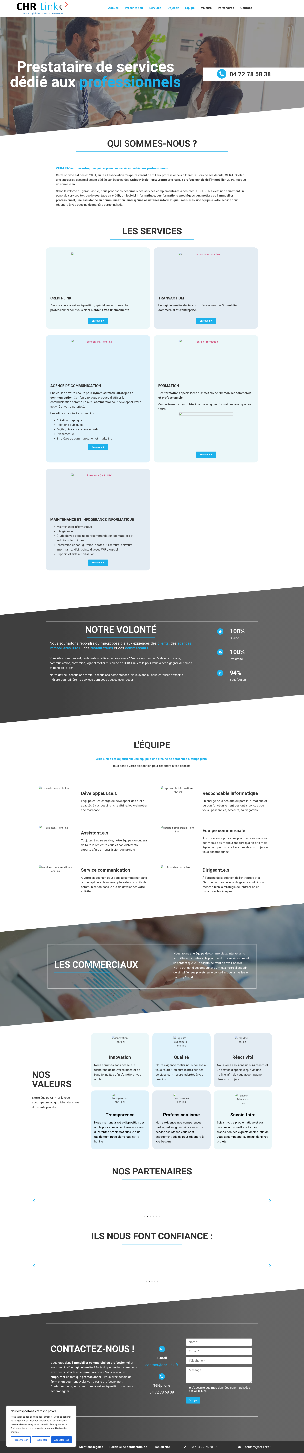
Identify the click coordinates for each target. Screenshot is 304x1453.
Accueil (113, 8)
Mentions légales (91, 1447)
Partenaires (226, 8)
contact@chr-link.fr (161, 1365)
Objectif (173, 8)
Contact (246, 8)
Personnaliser (21, 1439)
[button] (34, 1201)
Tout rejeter (41, 1439)
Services (155, 8)
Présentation (134, 8)
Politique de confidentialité (128, 1447)
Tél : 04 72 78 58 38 (203, 1447)
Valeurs (206, 8)
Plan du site (161, 1447)
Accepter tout (61, 1439)
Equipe (190, 8)
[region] (41, 1426)
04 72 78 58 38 (250, 74)
